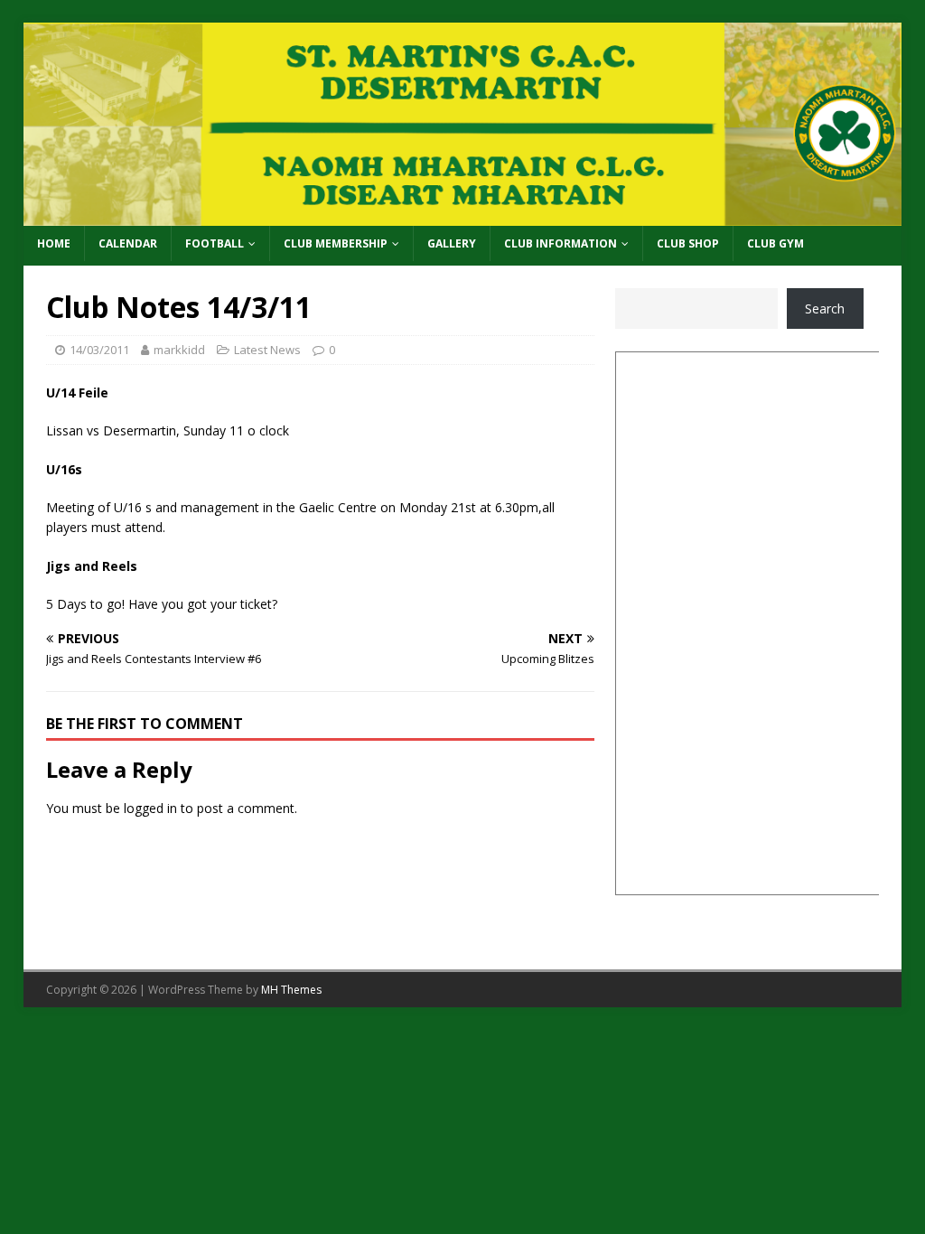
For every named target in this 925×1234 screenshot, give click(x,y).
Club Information (560, 243)
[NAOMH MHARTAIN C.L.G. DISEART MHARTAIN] (462, 215)
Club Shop (688, 243)
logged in (150, 808)
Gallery (451, 243)
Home (53, 243)
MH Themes (291, 989)
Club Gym (775, 243)
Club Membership (336, 243)
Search (825, 308)
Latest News (267, 349)
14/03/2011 (99, 349)
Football (214, 243)
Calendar (127, 243)
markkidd (179, 349)
